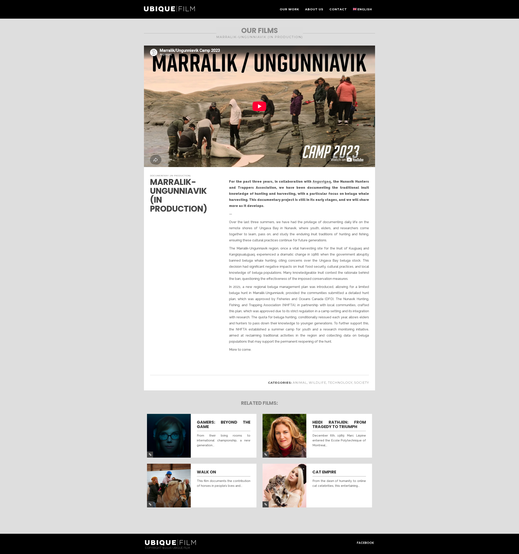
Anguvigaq (322, 181)
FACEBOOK (365, 543)
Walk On (206, 472)
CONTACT (338, 9)
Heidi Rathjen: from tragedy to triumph (339, 424)
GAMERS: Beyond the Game (223, 424)
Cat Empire (324, 472)
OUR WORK (289, 9)
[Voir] (150, 455)
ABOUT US (314, 9)
